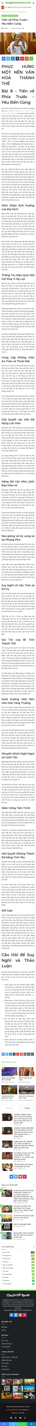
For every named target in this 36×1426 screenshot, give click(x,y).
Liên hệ (3, 1330)
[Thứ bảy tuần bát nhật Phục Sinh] (9, 1089)
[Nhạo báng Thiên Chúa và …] (29, 1396)
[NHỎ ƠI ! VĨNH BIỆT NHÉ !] (7, 1227)
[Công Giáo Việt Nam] (18, 2)
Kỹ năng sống (7, 1255)
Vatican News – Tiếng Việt (9, 1357)
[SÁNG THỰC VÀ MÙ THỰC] (27, 1071)
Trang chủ (6, 11)
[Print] (32, 1054)
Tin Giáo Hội (6, 1258)
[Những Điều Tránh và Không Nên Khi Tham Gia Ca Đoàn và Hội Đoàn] (7, 1235)
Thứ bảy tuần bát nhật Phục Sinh (8, 1097)
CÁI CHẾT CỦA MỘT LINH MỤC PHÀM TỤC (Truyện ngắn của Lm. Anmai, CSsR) (23, 1208)
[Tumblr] (14, 1054)
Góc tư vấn (6, 1252)
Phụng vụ (13, 11)
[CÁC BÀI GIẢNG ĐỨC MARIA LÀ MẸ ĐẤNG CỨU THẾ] (7, 1167)
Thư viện (5, 1271)
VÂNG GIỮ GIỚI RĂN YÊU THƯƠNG (8, 1079)
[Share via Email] (28, 1054)
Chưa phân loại (7, 1274)
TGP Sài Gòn (5, 1369)
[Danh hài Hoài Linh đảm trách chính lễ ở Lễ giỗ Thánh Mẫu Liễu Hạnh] (18, 1396)
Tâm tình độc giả (8, 1268)
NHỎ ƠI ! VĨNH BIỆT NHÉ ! (22, 1224)
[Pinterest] (17, 1054)
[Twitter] (6, 1054)
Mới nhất (9, 1108)
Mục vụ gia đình (7, 1265)
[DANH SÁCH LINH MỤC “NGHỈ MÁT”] (6, 1396)
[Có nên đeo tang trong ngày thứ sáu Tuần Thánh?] (7, 1218)
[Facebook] (3, 1054)
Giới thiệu (4, 1327)
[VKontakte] (25, 1054)
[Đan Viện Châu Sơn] (29, 1389)
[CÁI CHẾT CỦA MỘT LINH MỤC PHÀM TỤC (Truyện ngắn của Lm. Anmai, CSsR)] (7, 1209)
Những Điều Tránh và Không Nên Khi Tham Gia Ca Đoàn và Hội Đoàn (24, 1235)
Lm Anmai (5, 28)
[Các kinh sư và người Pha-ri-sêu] (27, 1089)
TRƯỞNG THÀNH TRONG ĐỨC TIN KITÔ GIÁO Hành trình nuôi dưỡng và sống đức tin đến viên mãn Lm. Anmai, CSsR (23, 1119)
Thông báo (6, 1280)
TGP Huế (4, 1366)
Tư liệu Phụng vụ (22, 11)
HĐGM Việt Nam (6, 1360)
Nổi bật (27, 1108)
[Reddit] (21, 1054)
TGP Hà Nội (5, 1363)
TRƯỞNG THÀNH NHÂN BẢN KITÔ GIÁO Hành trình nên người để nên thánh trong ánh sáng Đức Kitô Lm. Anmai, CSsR (24, 1132)
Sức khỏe (5, 1277)
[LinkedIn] (10, 1054)
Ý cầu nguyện (7, 1283)
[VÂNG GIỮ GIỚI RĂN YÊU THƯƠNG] (9, 1071)
